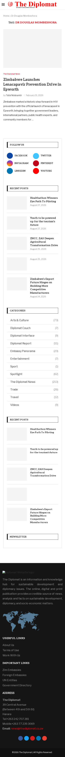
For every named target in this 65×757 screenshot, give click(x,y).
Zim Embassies (11, 670)
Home (6, 15)
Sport (34, 366)
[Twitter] (26, 738)
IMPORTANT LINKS (16, 663)
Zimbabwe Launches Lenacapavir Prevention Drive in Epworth (32, 85)
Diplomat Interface (34, 335)
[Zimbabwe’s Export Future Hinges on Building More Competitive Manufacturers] (17, 284)
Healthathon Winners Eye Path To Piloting (44, 199)
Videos (34, 404)
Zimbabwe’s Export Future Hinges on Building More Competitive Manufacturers (42, 285)
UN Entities (9, 680)
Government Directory (17, 685)
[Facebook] (20, 738)
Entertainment (34, 358)
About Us (8, 645)
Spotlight (34, 374)
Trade (34, 389)
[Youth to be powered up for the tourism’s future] (17, 223)
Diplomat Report (34, 343)
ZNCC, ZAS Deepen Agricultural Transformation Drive (44, 242)
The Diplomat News (34, 381)
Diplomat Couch (34, 328)
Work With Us (11, 655)
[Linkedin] (38, 738)
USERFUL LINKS (13, 638)
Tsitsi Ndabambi (14, 95)
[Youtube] (32, 738)
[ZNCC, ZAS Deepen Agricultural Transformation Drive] (17, 243)
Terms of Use (10, 650)
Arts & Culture (34, 320)
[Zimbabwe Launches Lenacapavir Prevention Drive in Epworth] (32, 48)
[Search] (61, 4)
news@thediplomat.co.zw (27, 728)
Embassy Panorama (34, 351)
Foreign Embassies (14, 675)
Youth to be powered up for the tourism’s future (43, 221)
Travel (34, 397)
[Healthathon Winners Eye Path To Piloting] (17, 203)
